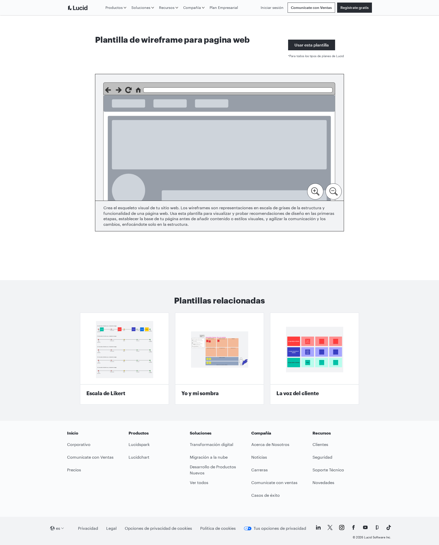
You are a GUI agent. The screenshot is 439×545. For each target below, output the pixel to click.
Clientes (320, 444)
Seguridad (322, 457)
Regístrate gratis (354, 7)
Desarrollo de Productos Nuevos (213, 469)
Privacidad (88, 528)
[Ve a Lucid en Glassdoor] (377, 527)
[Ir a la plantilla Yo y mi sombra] (219, 358)
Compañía (192, 7)
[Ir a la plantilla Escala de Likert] (124, 358)
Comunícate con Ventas (311, 7)
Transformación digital (211, 444)
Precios (74, 469)
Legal (111, 528)
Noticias (259, 457)
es (58, 528)
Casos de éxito (265, 495)
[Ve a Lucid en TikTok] (388, 527)
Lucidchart (139, 457)
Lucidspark (139, 444)
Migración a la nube (209, 457)
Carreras (259, 469)
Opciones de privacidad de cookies (158, 528)
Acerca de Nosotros (270, 444)
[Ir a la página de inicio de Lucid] (85, 8)
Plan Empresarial (224, 7)
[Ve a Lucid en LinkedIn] (318, 527)
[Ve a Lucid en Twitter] (330, 527)
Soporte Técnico (328, 469)
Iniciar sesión (272, 7)
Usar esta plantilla (311, 44)
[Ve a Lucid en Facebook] (353, 527)
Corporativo (78, 444)
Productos (114, 7)
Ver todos (199, 482)
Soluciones (140, 7)
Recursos (167, 7)
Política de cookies (218, 528)
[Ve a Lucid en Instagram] (341, 527)
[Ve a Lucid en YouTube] (365, 527)
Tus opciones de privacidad (280, 528)
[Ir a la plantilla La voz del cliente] (314, 358)
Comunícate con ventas (274, 482)
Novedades (323, 482)
